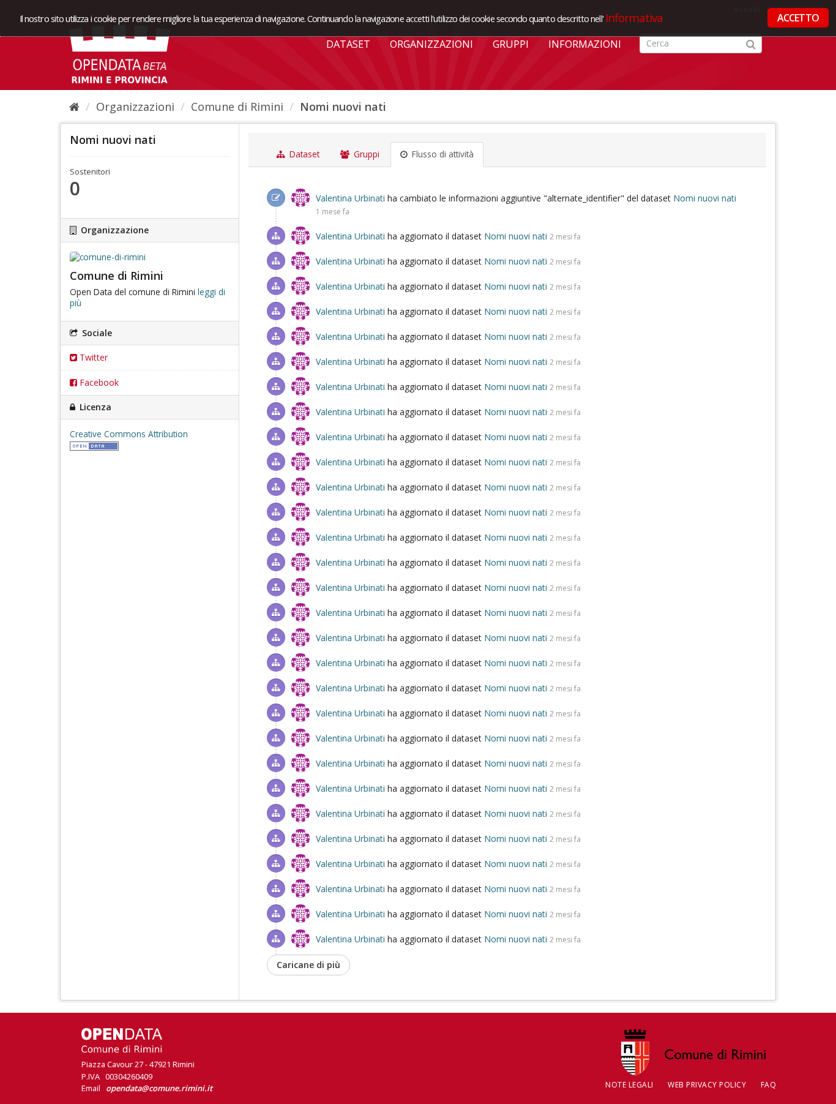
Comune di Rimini (237, 106)
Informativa (634, 17)
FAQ (769, 1085)
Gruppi (511, 44)
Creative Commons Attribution (129, 434)
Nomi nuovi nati (343, 106)
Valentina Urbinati (350, 198)
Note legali (629, 1085)
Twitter (92, 357)
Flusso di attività (441, 154)
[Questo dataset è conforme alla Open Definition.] (94, 445)
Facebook (98, 382)
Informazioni (584, 44)
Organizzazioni (431, 44)
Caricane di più (308, 965)
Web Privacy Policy (707, 1085)
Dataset (348, 44)
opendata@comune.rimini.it (159, 1088)
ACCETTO (798, 17)
